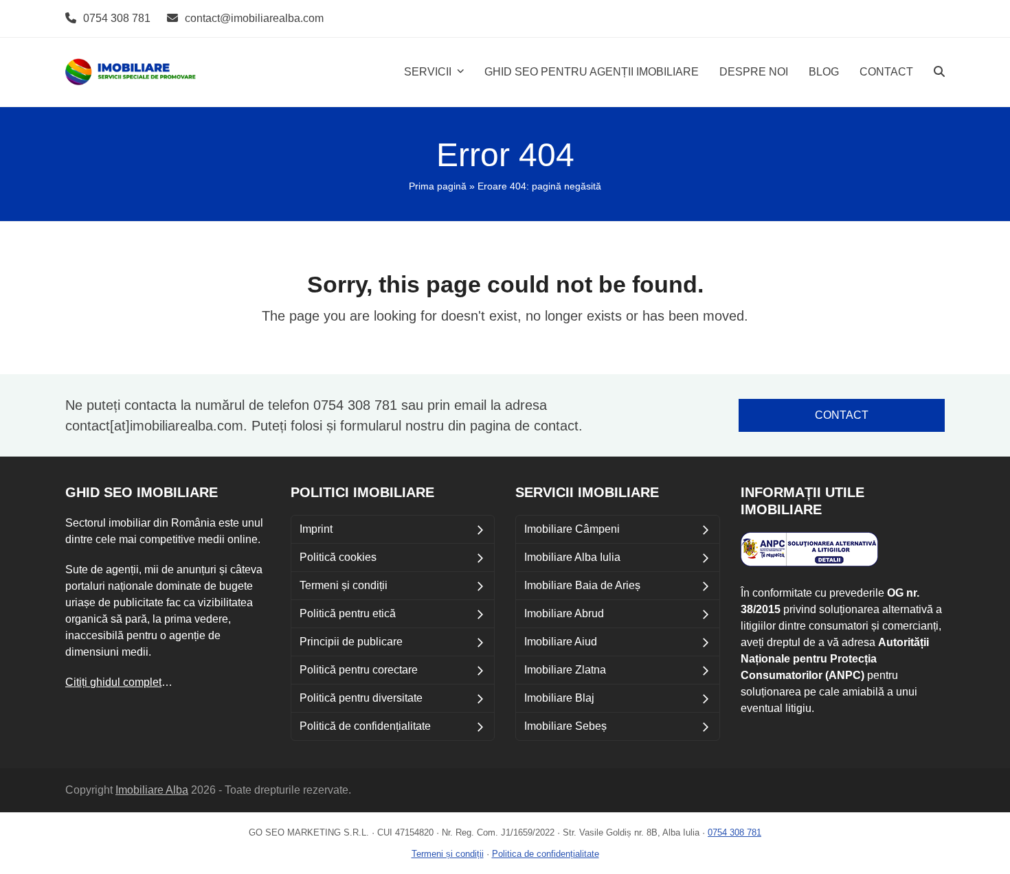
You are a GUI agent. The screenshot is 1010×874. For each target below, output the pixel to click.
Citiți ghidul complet (113, 682)
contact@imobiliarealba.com (254, 18)
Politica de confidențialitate (545, 854)
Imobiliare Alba (151, 790)
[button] (939, 72)
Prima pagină (438, 186)
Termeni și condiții (448, 854)
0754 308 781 (116, 18)
